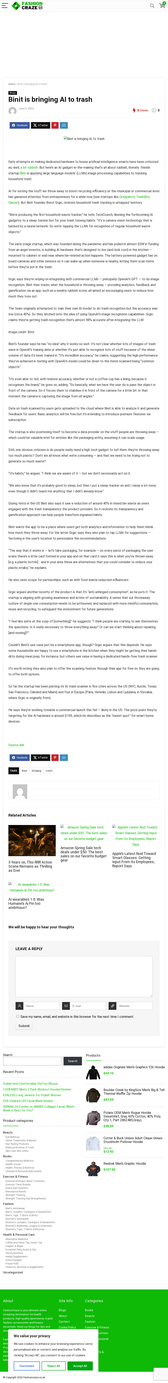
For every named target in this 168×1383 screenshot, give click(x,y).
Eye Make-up (12, 1137)
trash (49, 770)
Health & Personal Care (19, 1235)
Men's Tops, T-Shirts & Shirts (22, 1215)
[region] (53, 1352)
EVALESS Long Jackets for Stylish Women (32, 1095)
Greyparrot (127, 197)
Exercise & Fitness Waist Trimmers (25, 1181)
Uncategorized (13, 1272)
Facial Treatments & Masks (21, 1140)
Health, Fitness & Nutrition (20, 1167)
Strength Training (15, 1195)
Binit (23, 173)
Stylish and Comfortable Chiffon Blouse (30, 1084)
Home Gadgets (14, 1260)
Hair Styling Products (17, 1144)
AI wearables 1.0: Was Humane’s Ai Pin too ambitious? (26, 903)
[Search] (152, 5)
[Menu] (5, 5)
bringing (36, 770)
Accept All (80, 1366)
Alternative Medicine (17, 1239)
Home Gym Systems (17, 1188)
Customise (26, 1366)
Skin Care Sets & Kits (17, 1151)
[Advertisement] (84, 42)
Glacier (13, 203)
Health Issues (13, 1164)
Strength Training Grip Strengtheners (26, 1198)
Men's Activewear (15, 1208)
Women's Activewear (17, 1218)
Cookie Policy (67, 1327)
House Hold (12, 1263)
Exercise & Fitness (15, 1176)
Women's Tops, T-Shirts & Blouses (25, 1229)
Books (7, 1156)
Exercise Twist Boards (18, 1184)
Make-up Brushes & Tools (20, 1147)
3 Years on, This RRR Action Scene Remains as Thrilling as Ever (30, 866)
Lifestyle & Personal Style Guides (24, 1171)
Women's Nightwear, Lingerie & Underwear (29, 1225)
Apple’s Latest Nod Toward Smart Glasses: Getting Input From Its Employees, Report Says (134, 860)
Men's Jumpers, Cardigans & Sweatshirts (28, 1211)
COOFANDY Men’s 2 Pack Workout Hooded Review (37, 1089)
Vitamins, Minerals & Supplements (25, 1267)
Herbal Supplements (16, 1256)
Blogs (13, 93)
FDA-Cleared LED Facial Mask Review (28, 1101)
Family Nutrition (14, 1253)
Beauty (8, 1132)
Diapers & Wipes (14, 1246)
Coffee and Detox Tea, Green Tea (24, 1242)
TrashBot (143, 197)
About (63, 1316)
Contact (64, 1321)
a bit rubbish (29, 167)
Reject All (53, 1366)
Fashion (8, 1204)
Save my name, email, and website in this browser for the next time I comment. (77, 1017)
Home (11, 84)
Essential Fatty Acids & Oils (21, 1249)
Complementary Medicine (20, 1160)
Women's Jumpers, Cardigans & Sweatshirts (30, 1222)
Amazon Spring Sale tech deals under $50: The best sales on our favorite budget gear (83, 854)
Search (7, 1055)
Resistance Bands (16, 1191)
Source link (16, 745)
